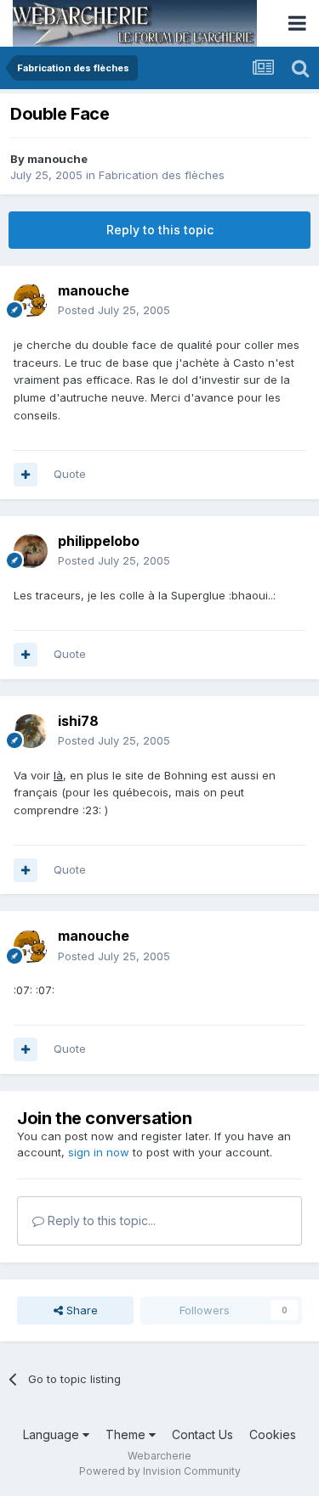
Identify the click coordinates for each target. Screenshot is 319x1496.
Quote (70, 474)
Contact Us (202, 1434)
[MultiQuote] (25, 474)
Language (53, 1434)
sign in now (98, 1152)
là (58, 775)
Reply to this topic (160, 229)
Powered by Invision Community (160, 1471)
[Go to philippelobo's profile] (31, 551)
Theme (127, 1434)
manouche (57, 159)
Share (80, 1310)
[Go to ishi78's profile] (31, 731)
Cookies (272, 1434)
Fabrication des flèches (162, 175)
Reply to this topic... (100, 1220)
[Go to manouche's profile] (31, 301)
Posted (114, 310)
